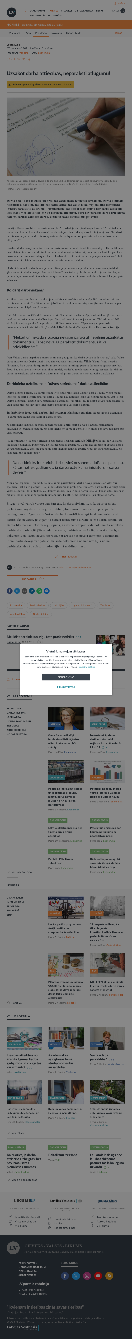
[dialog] (66, 669)
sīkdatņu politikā (87, 667)
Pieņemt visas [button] (66, 677)
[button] (66, 687)
